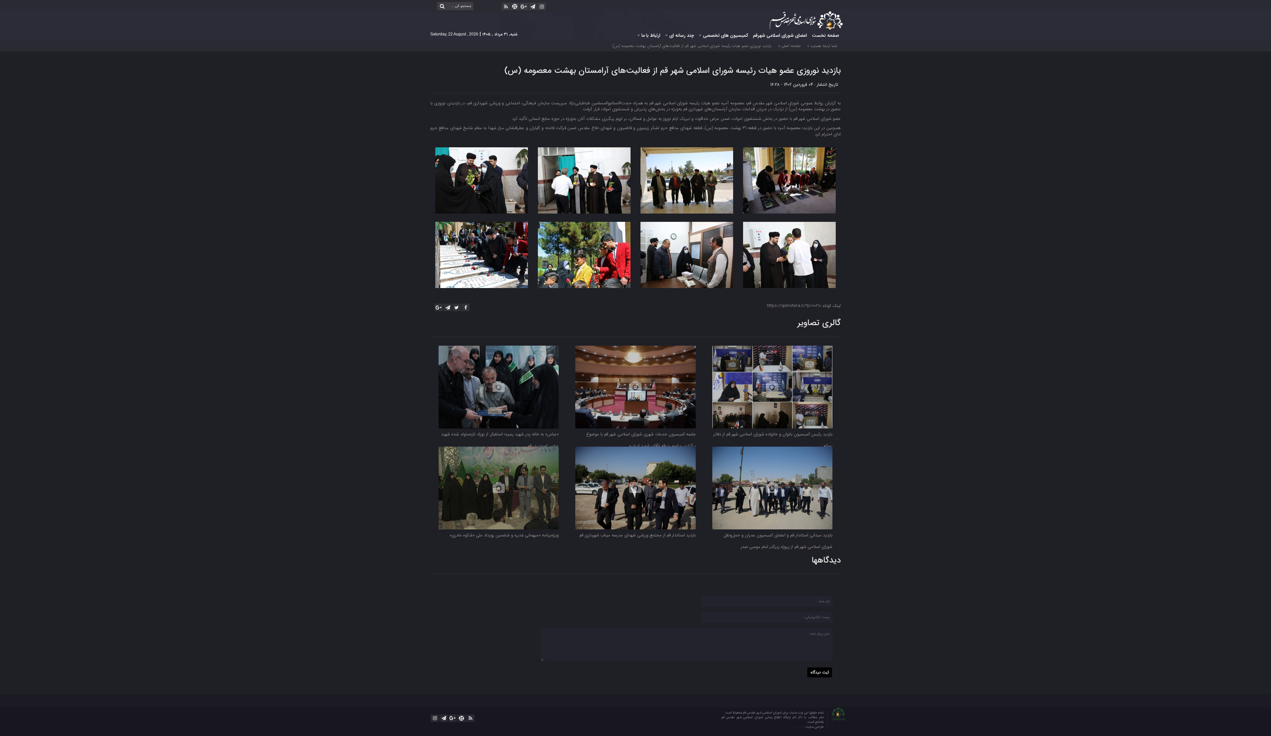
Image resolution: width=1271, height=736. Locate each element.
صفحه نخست (825, 35)
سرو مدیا (797, 726)
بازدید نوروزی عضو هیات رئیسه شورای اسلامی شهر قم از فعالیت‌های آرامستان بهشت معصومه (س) (672, 70)
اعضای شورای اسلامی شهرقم (780, 35)
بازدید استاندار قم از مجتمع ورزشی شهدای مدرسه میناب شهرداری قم (637, 535)
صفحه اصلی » (789, 46)
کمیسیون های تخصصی (725, 35)
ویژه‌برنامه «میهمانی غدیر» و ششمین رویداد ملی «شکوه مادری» (504, 535)
